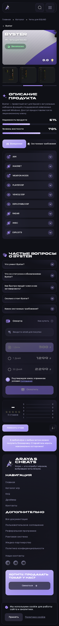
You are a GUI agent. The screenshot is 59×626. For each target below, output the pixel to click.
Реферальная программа (21, 531)
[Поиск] (39, 7)
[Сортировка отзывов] (53, 428)
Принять (14, 617)
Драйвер (11, 500)
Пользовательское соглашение (25, 525)
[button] (29, 157)
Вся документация (17, 519)
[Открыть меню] (50, 7)
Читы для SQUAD (37, 20)
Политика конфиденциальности (25, 548)
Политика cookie (35, 617)
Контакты (11, 506)
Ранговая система (17, 537)
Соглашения (26, 381)
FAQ (8, 494)
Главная (6, 20)
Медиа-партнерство (18, 543)
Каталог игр (13, 488)
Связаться (27, 586)
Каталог (19, 20)
